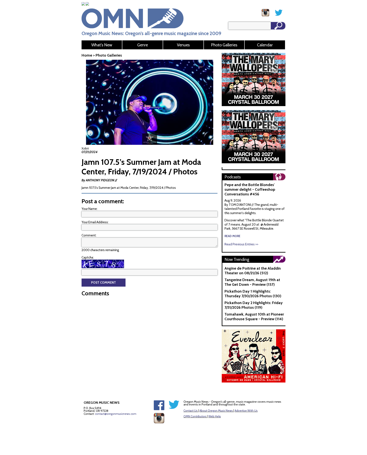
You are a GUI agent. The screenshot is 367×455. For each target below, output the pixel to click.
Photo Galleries (224, 44)
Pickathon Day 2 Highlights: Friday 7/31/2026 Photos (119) (253, 305)
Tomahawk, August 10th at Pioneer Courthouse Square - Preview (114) (254, 316)
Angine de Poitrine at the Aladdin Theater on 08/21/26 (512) (252, 270)
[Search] (278, 26)
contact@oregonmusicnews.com (115, 413)
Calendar (265, 44)
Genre (142, 44)
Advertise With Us (246, 410)
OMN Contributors (195, 416)
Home (87, 55)
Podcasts (232, 176)
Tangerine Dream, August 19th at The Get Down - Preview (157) (252, 282)
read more (232, 236)
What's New (101, 44)
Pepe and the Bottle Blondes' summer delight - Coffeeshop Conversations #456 (249, 189)
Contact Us (191, 410)
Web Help (214, 416)
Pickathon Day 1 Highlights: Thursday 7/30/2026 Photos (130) (252, 293)
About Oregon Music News (216, 410)
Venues (183, 44)
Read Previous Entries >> (241, 244)
